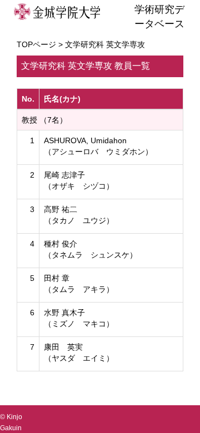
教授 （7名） (44, 119)
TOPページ (36, 44)
